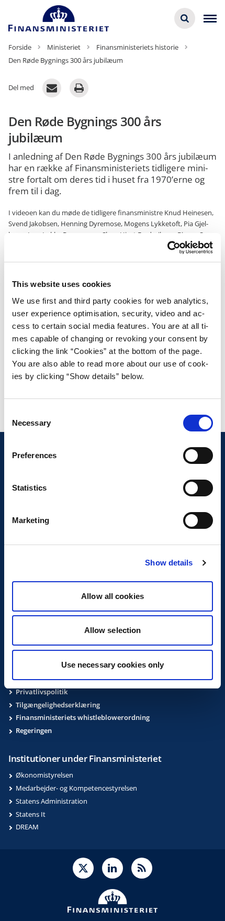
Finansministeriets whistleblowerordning (83, 717)
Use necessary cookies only (112, 664)
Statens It (31, 814)
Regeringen (34, 730)
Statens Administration (51, 801)
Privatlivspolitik (42, 691)
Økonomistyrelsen (44, 775)
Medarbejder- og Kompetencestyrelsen (76, 788)
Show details (169, 562)
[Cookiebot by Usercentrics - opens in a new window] (167, 247)
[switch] (198, 455)
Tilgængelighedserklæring (58, 704)
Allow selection (112, 630)
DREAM (27, 826)
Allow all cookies (112, 596)
